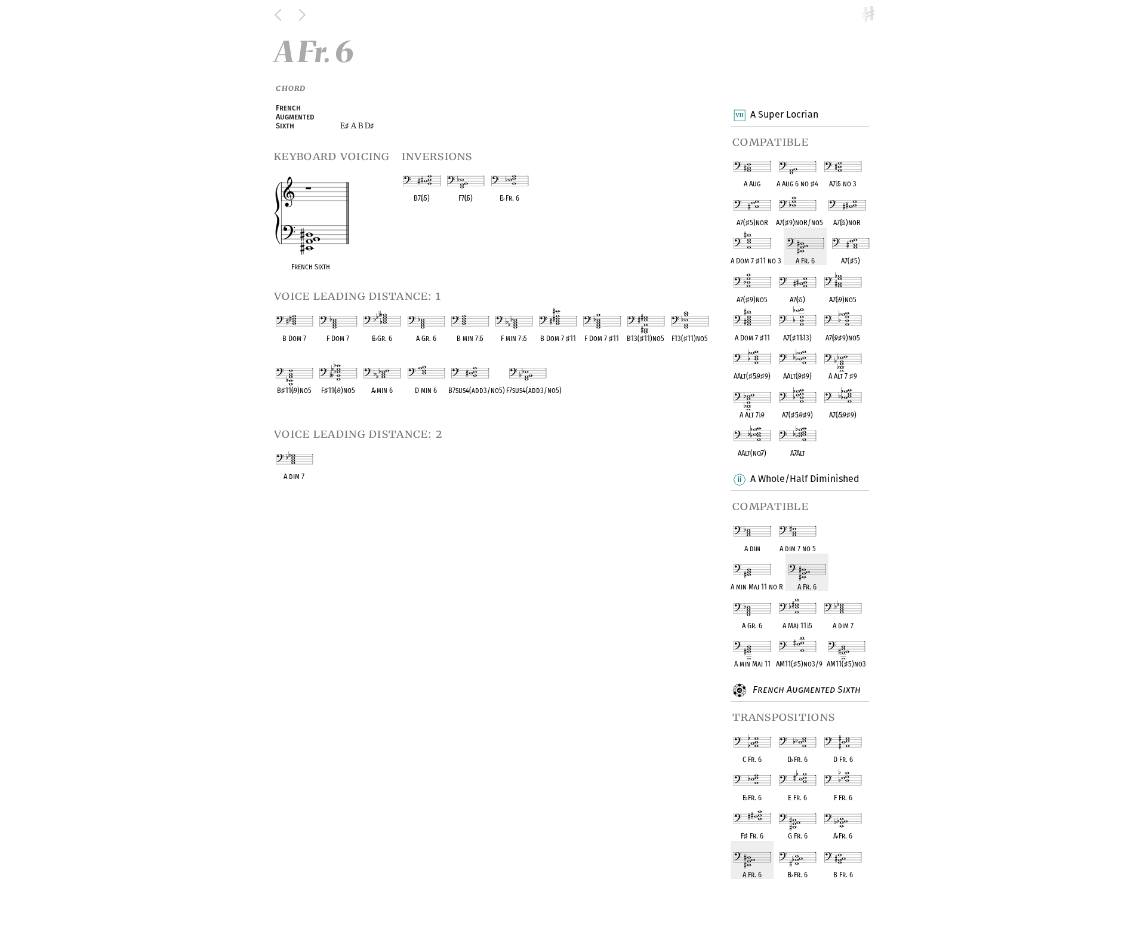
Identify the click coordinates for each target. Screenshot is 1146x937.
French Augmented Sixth (805, 689)
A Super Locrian (784, 114)
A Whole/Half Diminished (805, 478)
